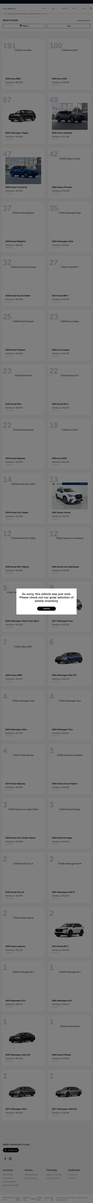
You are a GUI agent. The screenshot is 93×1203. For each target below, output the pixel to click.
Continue (46, 609)
